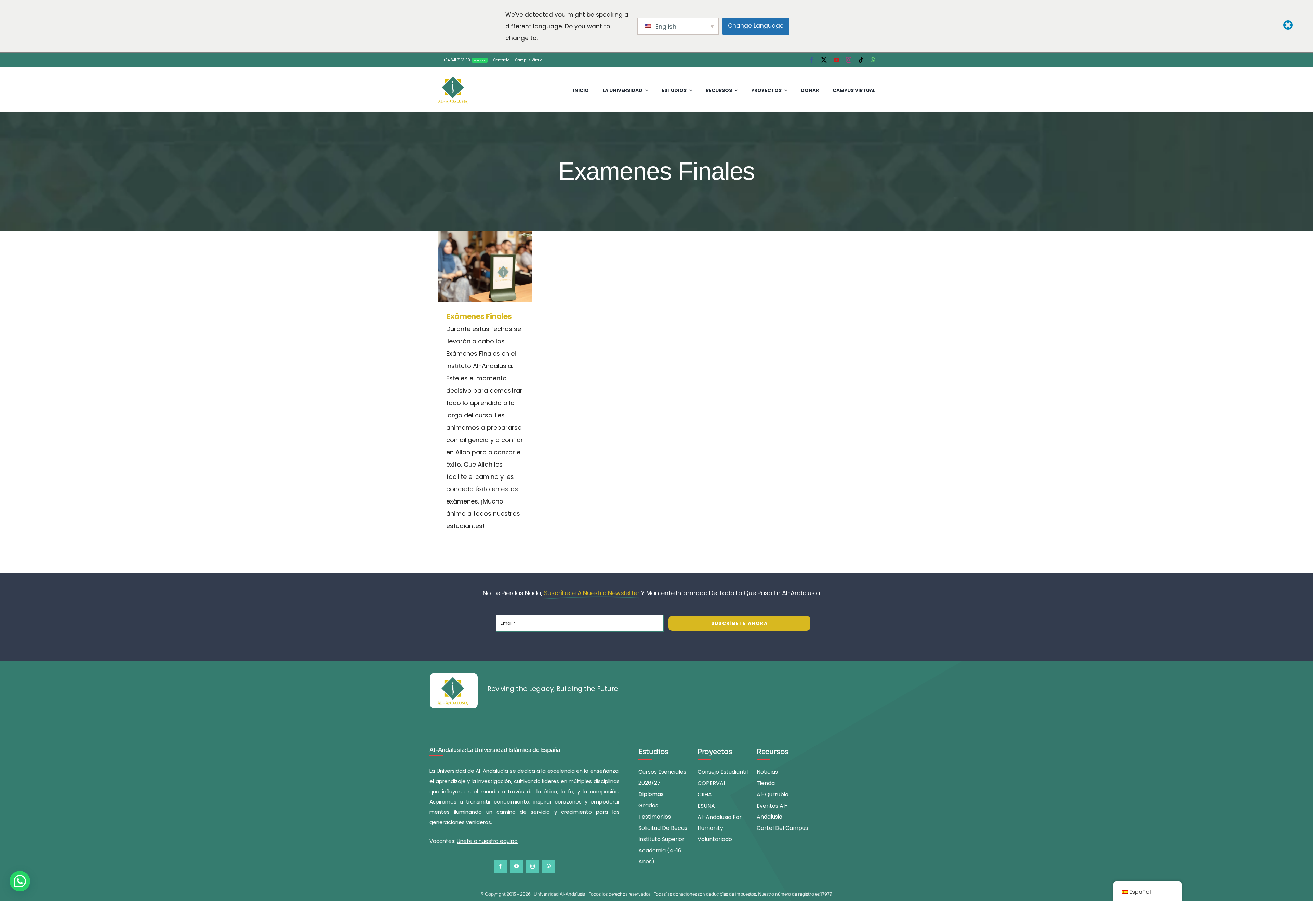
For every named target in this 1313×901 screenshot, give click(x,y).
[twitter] (824, 60)
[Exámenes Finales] (485, 266)
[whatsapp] (873, 60)
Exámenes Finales (475, 266)
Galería (494, 266)
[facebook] (811, 60)
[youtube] (836, 60)
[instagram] (848, 60)
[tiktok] (861, 60)
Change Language (756, 26)
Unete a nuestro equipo (487, 841)
